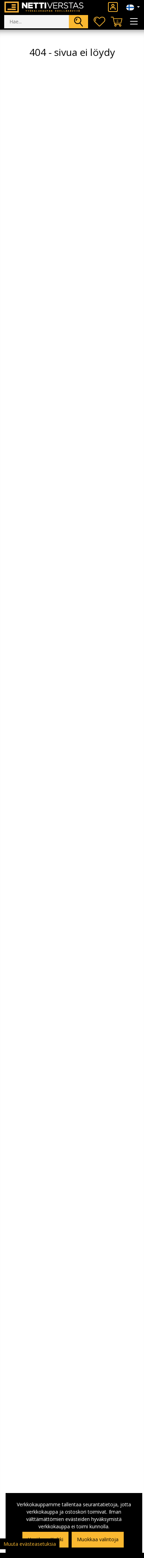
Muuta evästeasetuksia (29, 1544)
